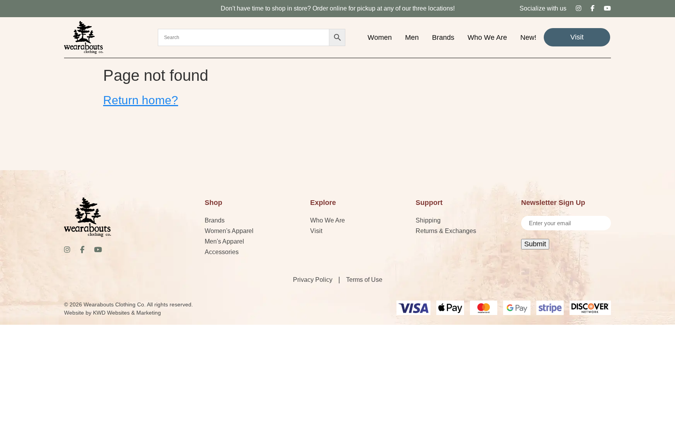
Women (380, 37)
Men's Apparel (224, 241)
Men (412, 37)
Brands (443, 37)
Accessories (222, 252)
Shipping (428, 220)
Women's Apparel (229, 231)
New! (528, 37)
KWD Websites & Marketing (127, 313)
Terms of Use (364, 279)
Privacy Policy (312, 279)
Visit (577, 37)
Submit (535, 244)
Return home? (140, 100)
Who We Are (487, 37)
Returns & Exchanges (446, 231)
